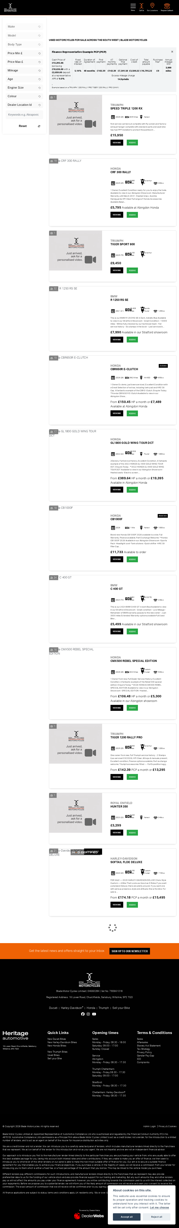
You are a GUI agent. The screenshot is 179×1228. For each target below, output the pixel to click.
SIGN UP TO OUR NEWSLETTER (130, 951)
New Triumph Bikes (58, 1052)
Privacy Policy (144, 1052)
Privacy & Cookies (167, 1126)
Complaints (143, 1062)
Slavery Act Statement (148, 1046)
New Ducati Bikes (57, 1039)
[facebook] (84, 1014)
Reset (23, 126)
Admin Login (149, 1126)
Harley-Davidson (72, 1007)
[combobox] (24, 26)
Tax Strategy (143, 1049)
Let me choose (159, 1207)
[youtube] (95, 1014)
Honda (91, 1008)
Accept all (127, 1216)
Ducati (53, 1008)
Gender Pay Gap (145, 1056)
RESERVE (132, 142)
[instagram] (89, 1014)
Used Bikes (54, 1055)
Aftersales (142, 1042)
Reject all (156, 1216)
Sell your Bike (121, 1008)
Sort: (55, 21)
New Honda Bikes (57, 1046)
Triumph (104, 1008)
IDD (139, 1059)
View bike (117, 142)
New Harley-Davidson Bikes (62, 1042)
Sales (140, 1039)
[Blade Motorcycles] (10, 8)
